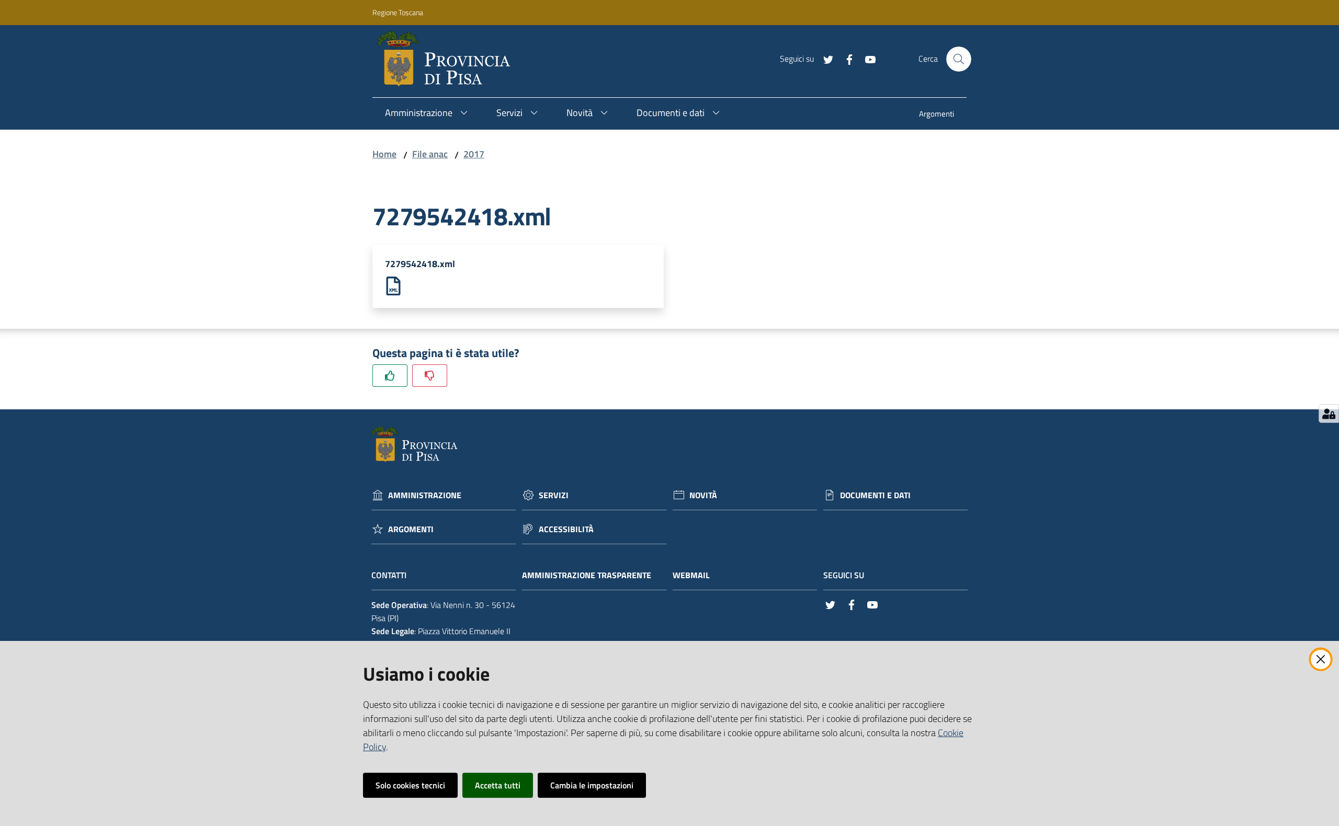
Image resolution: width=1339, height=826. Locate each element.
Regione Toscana (397, 12)
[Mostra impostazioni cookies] (1329, 413)
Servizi (554, 495)
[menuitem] (936, 115)
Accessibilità (566, 529)
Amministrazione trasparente (586, 575)
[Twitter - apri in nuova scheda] (824, 58)
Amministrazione (424, 495)
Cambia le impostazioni (591, 785)
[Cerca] (958, 59)
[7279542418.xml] (393, 285)
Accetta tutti (497, 785)
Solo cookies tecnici (410, 785)
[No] (429, 375)
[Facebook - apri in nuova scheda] (845, 58)
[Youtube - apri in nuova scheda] (866, 58)
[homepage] (448, 59)
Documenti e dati (875, 495)
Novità (703, 495)
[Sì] (389, 375)
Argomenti (411, 529)
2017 (473, 154)
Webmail (691, 575)
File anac (430, 154)
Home (384, 154)
